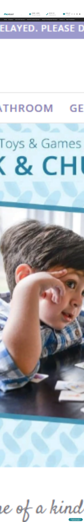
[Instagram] (74, 14)
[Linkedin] (77, 14)
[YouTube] (79, 14)
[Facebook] (72, 14)
